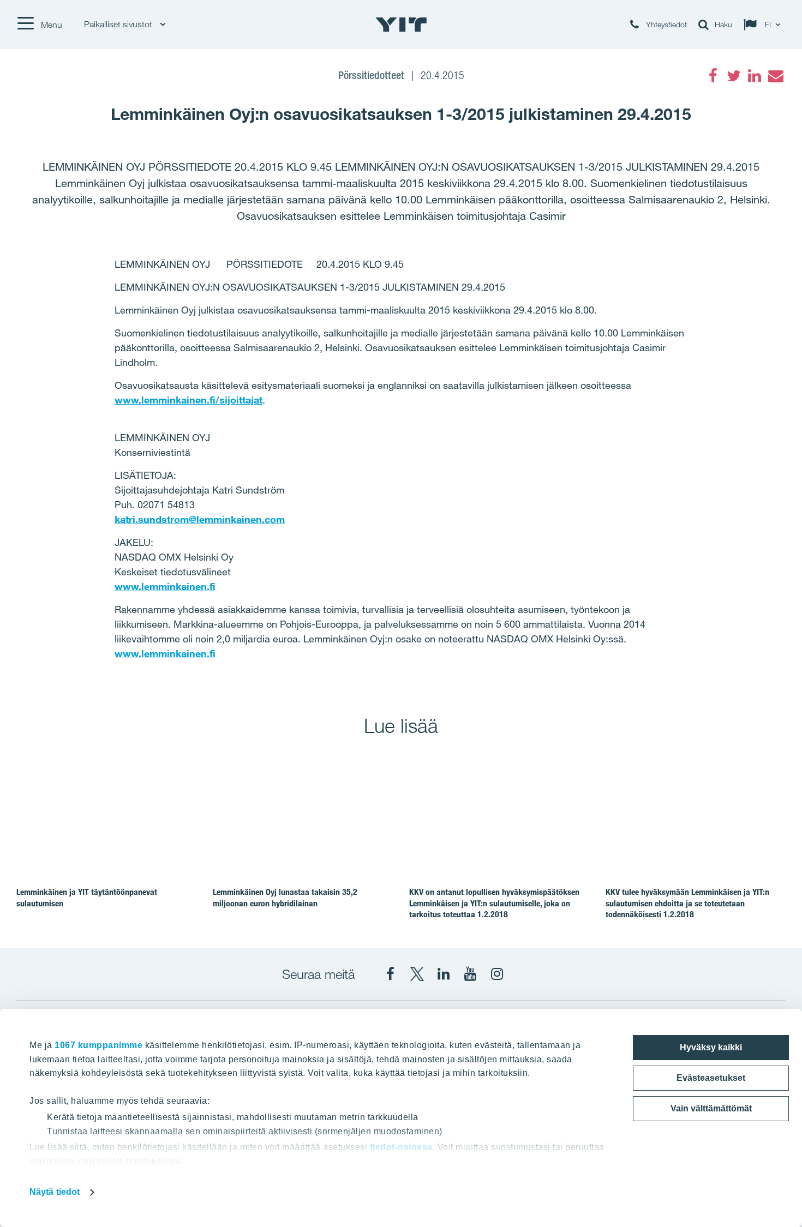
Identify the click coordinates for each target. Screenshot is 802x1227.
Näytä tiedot (54, 1191)
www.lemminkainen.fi (165, 586)
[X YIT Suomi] (417, 974)
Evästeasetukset (711, 1077)
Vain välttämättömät (711, 1108)
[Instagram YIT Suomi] (497, 974)
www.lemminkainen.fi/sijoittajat (188, 400)
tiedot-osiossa (401, 1147)
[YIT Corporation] (443, 974)
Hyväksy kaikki (711, 1047)
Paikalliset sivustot (119, 24)
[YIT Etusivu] (401, 24)
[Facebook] (713, 76)
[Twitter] (734, 76)
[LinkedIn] (754, 76)
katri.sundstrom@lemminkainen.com (200, 519)
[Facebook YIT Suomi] (390, 974)
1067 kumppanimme (98, 1045)
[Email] (775, 76)
